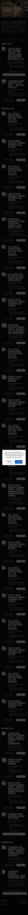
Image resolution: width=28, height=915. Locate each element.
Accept (19, 461)
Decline (9, 461)
